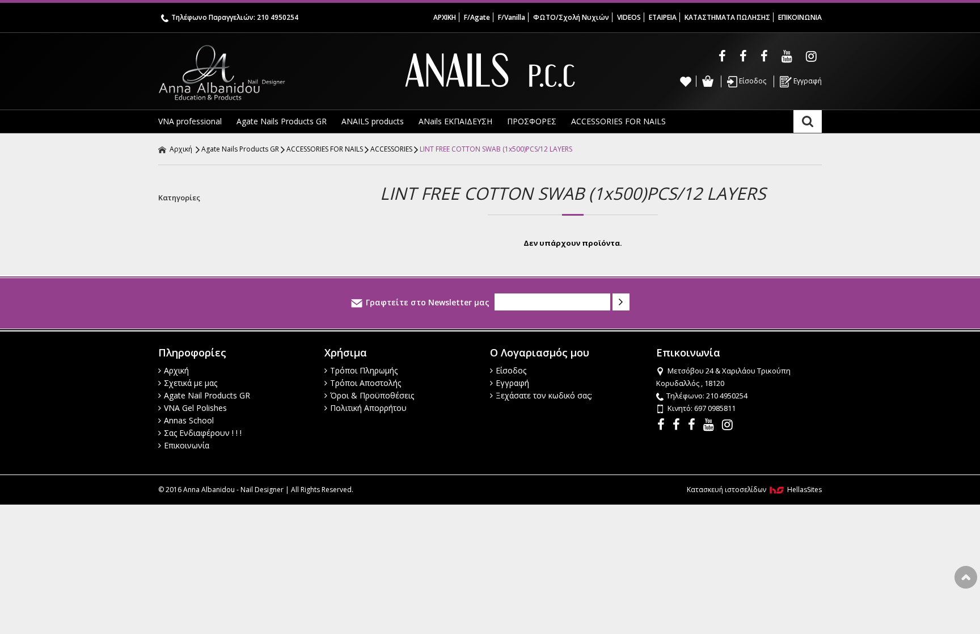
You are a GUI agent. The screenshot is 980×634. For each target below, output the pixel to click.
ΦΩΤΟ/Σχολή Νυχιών (571, 17)
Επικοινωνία (186, 445)
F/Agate (477, 17)
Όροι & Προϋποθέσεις (372, 395)
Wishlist (685, 81)
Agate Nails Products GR (281, 121)
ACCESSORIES (391, 149)
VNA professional (190, 121)
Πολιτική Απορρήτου (368, 407)
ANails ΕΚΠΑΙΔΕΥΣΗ (455, 121)
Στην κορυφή (965, 577)
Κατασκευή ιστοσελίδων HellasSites (754, 489)
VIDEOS (629, 17)
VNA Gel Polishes (195, 407)
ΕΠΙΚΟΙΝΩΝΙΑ (800, 17)
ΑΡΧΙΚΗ (444, 17)
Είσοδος (751, 81)
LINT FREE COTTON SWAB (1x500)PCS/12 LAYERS (496, 149)
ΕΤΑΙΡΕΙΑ (663, 17)
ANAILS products (372, 121)
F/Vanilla (511, 17)
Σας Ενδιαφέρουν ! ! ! (203, 432)
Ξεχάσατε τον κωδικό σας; (544, 395)
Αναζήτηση (807, 121)
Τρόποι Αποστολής (365, 382)
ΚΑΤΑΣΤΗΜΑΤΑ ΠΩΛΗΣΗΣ (727, 17)
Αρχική (180, 149)
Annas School (189, 420)
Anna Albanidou (268, 72)
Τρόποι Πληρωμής (364, 370)
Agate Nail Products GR (207, 395)
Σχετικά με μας (190, 382)
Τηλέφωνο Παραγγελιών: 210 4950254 (234, 17)
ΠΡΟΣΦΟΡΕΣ (531, 121)
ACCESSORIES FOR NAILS (618, 121)
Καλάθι (707, 81)
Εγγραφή (807, 81)
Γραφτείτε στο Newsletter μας (427, 302)
